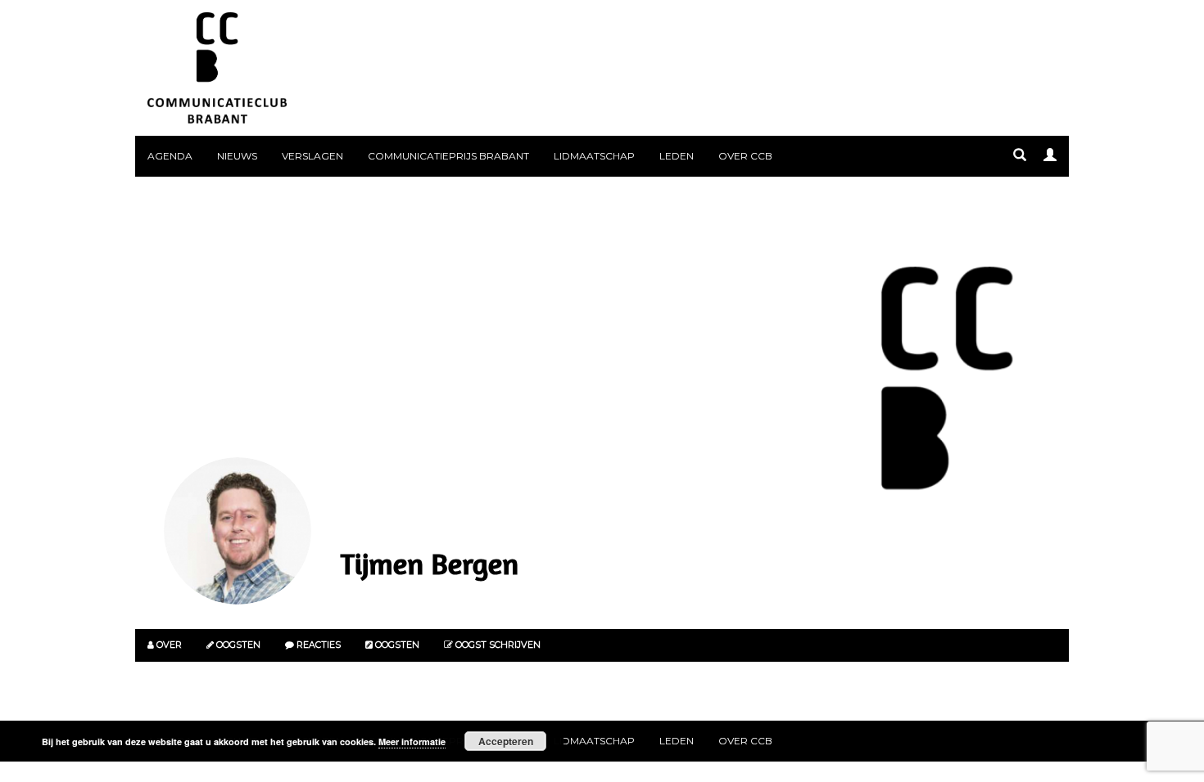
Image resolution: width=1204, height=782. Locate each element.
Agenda (169, 156)
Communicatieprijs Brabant (448, 156)
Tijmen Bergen (429, 563)
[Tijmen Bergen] (237, 531)
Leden (676, 156)
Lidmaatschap (594, 156)
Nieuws (237, 156)
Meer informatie (412, 741)
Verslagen (312, 156)
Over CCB (745, 156)
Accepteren (505, 741)
